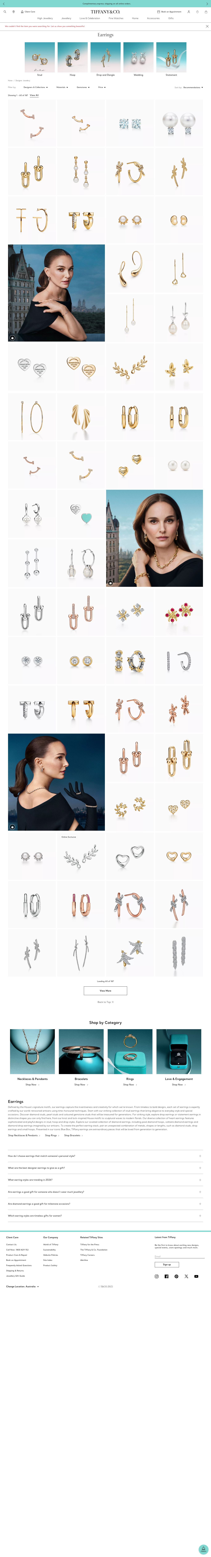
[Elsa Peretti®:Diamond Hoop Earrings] (32, 416)
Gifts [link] (171, 18)
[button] (5, 12)
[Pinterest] (177, 1276)
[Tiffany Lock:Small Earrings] (130, 416)
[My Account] (189, 12)
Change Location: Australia (21, 1286)
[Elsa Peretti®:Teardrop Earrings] (130, 269)
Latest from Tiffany (165, 1237)
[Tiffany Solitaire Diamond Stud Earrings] (130, 123)
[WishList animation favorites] (197, 12)
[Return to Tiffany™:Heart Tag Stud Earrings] (32, 367)
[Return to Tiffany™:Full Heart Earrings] (130, 465)
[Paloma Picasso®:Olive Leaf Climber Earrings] (130, 367)
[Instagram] (157, 1276)
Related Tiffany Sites (91, 1237)
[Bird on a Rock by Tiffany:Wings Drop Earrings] (179, 953)
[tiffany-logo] (105, 12)
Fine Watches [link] (116, 18)
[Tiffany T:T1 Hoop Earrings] (81, 220)
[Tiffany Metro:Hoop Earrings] (179, 660)
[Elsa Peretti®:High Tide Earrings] (81, 416)
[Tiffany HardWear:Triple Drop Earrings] (32, 563)
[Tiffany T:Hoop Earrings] (32, 220)
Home (10, 81)
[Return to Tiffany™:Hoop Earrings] (32, 514)
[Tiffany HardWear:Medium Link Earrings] (32, 171)
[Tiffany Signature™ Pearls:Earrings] (179, 123)
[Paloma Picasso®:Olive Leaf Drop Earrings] (179, 318)
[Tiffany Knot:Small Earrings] (179, 709)
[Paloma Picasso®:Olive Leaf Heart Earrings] (179, 807)
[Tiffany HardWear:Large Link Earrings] (32, 612)
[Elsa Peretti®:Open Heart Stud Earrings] (130, 856)
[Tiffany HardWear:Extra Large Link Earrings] (179, 758)
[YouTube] (196, 1276)
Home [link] (135, 18)
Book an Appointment (171, 12)
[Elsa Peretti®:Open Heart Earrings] (179, 269)
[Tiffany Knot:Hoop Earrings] (130, 171)
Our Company (50, 1237)
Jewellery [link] (66, 18)
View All (34, 95)
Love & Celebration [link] (90, 18)
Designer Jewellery (23, 81)
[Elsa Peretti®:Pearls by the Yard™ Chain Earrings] (130, 318)
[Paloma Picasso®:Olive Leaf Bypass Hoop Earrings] (130, 807)
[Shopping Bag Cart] (206, 12)
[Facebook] (167, 1276)
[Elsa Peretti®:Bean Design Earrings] (179, 220)
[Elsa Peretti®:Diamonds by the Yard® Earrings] (32, 660)
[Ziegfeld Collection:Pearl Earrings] (179, 465)
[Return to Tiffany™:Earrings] (81, 514)
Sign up (167, 1264)
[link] (13, 12)
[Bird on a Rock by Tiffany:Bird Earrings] (130, 953)
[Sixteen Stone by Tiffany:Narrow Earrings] (130, 660)
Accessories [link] (153, 18)
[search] (5, 12)
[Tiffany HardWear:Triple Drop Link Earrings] (81, 171)
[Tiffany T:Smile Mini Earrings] (32, 123)
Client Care (12, 1237)
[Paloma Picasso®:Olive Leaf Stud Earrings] (130, 220)
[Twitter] (186, 1276)
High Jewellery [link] (45, 18)
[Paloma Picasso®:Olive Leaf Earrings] (179, 367)
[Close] (207, 27)
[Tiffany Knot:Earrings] (179, 171)
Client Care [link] (30, 12)
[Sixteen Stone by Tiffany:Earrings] (130, 612)
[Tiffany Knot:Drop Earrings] (81, 953)
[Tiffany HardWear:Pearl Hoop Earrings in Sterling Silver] (81, 563)
